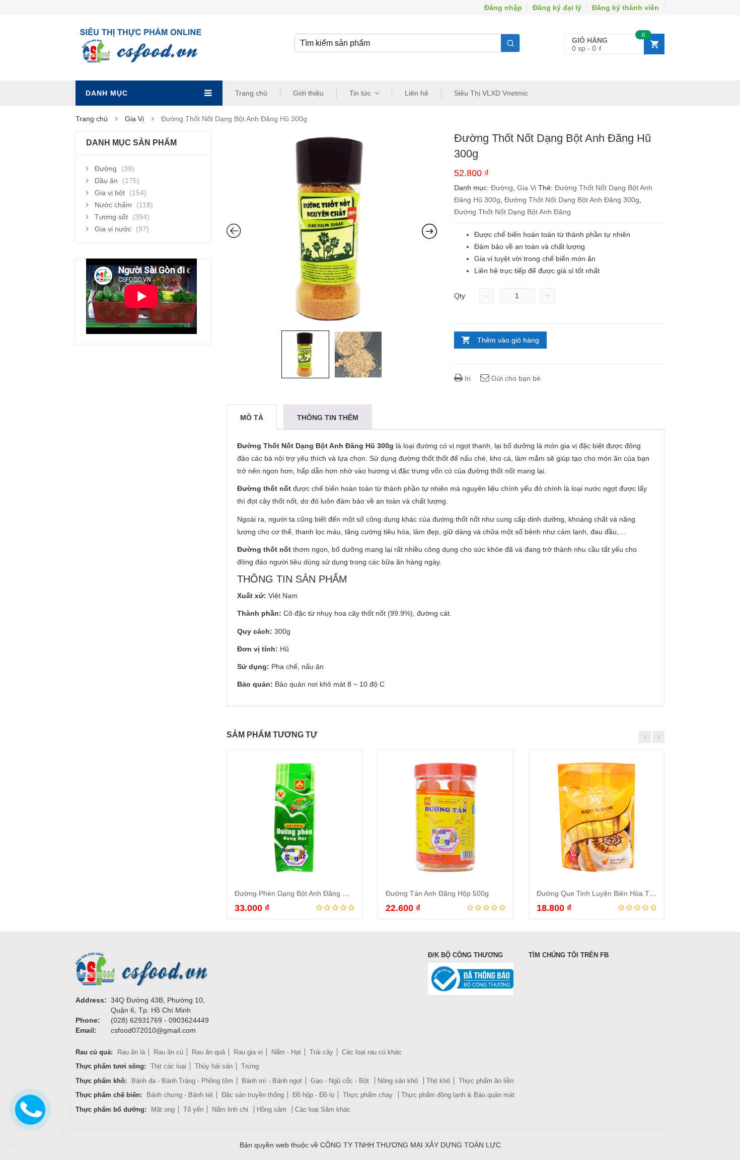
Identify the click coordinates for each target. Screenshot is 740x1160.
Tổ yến (193, 1109)
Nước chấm (113, 205)
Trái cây (321, 1052)
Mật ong (163, 1109)
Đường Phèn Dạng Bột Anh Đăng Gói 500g (303, 893)
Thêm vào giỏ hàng (508, 340)
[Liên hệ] (28, 1108)
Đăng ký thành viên (625, 8)
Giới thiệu (308, 93)
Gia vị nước (113, 229)
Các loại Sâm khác (322, 1109)
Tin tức (360, 93)
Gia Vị (134, 119)
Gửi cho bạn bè (515, 378)
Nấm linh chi (231, 1109)
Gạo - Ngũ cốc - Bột (341, 1081)
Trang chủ (251, 93)
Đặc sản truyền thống (252, 1095)
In (467, 378)
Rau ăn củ (168, 1052)
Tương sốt (111, 217)
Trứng (250, 1066)
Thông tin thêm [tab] (327, 417)
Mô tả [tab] (251, 417)
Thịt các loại (168, 1066)
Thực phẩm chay (369, 1095)
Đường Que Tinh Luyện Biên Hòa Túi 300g (605, 893)
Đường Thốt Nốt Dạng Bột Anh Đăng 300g (571, 200)
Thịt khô (438, 1081)
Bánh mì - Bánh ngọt (272, 1081)
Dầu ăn (106, 181)
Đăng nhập (503, 8)
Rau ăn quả (208, 1052)
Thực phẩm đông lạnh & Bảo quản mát (457, 1095)
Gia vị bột (110, 193)
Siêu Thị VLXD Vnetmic (491, 93)
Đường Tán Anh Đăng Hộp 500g (437, 893)
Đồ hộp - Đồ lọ (313, 1095)
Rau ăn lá (131, 1052)
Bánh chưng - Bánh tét (179, 1095)
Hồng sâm (272, 1109)
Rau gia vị (248, 1052)
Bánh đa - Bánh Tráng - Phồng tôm (182, 1081)
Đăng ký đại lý (557, 8)
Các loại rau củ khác (372, 1052)
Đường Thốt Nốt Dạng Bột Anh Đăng (512, 212)
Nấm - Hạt (286, 1052)
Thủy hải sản (214, 1066)
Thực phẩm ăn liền (486, 1081)
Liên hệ (416, 93)
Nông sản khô (399, 1081)
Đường (502, 188)
